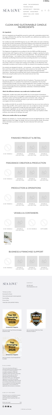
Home (25, 4)
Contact (26, 16)
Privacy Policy (6, 300)
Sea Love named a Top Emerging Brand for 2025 (11, 358)
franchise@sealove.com (32, 286)
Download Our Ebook (7, 294)
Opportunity (28, 9)
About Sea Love (28, 14)
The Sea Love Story (7, 291)
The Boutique (28, 6)
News (37, 14)
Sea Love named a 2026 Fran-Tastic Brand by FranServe (35, 330)
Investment (34, 11)
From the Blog (6, 298)
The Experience (33, 4)
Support (26, 11)
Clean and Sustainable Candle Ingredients (12, 296)
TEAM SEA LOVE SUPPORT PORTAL (11, 302)
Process (36, 9)
